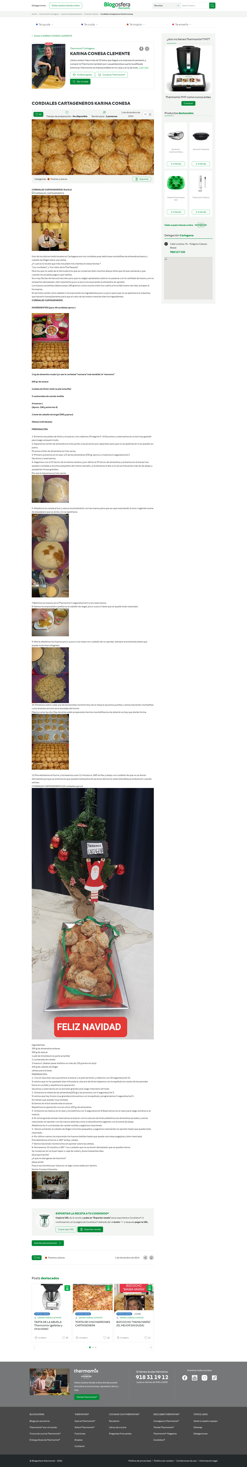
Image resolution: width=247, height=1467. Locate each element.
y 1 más (138, 1314)
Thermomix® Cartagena (49, 14)
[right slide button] (151, 1347)
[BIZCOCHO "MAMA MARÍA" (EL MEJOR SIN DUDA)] (134, 1300)
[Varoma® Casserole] (201, 135)
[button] (167, 6)
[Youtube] (194, 1378)
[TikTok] (214, 1378)
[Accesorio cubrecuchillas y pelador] (176, 135)
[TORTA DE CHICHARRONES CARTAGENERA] (93, 1300)
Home (34, 14)
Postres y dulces (42, 1314)
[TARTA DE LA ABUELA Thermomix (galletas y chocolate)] (52, 1300)
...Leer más (143, 67)
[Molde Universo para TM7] (176, 183)
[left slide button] (34, 1347)
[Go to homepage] (117, 5)
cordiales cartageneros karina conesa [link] (116, 14)
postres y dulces (91, 14)
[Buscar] (212, 6)
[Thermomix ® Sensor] (201, 183)
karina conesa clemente (71, 14)
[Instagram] (204, 1378)
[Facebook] (185, 1378)
